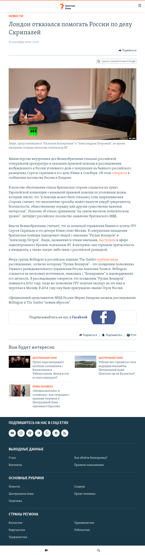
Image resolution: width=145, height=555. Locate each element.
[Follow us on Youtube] (12, 433)
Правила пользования (89, 465)
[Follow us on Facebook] (29, 433)
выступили (107, 240)
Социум (79, 486)
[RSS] (64, 433)
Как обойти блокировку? (90, 457)
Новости (16, 16)
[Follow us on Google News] (55, 433)
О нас (12, 457)
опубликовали (107, 259)
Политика (15, 501)
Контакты (15, 465)
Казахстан (15, 522)
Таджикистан (18, 537)
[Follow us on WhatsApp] (47, 433)
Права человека (42, 386)
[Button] (127, 50)
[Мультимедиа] (46, 550)
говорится (120, 173)
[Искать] (98, 550)
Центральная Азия (44, 358)
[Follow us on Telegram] (38, 433)
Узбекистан (82, 530)
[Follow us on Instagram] (21, 433)
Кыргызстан (17, 530)
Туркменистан (84, 522)
